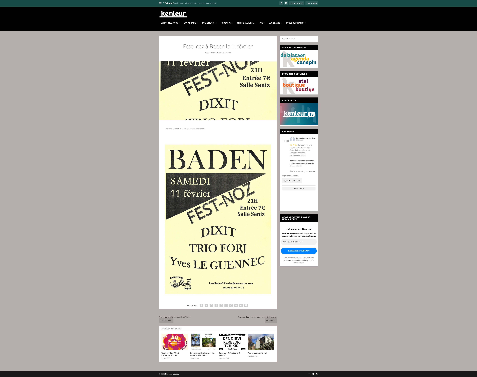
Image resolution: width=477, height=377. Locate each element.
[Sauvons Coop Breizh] (261, 341)
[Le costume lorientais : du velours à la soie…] (203, 341)
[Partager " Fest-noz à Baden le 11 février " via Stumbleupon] (236, 305)
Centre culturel (245, 23)
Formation (226, 23)
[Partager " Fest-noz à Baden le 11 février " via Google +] (211, 305)
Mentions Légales (172, 374)
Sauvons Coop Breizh (257, 353)
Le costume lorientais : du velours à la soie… (202, 354)
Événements (208, 23)
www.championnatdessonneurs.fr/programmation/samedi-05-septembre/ (302, 163)
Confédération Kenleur (305, 138)
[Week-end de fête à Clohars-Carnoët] (174, 341)
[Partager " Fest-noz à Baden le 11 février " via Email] (241, 305)
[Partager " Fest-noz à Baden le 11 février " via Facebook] (201, 305)
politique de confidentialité (295, 260)
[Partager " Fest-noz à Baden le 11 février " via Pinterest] (221, 305)
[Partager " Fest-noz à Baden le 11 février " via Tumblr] (216, 305)
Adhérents (274, 23)
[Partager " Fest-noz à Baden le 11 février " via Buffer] (231, 305)
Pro (261, 23)
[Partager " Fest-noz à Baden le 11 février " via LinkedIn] (226, 305)
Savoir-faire (190, 23)
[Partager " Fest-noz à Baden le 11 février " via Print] (246, 305)
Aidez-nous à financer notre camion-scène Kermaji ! (196, 3)
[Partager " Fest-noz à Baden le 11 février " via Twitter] (206, 305)
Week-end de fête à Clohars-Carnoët (170, 354)
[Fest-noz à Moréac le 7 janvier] (232, 341)
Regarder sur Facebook (290, 175)
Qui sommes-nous (169, 23)
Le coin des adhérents (222, 52)
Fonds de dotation (295, 23)
